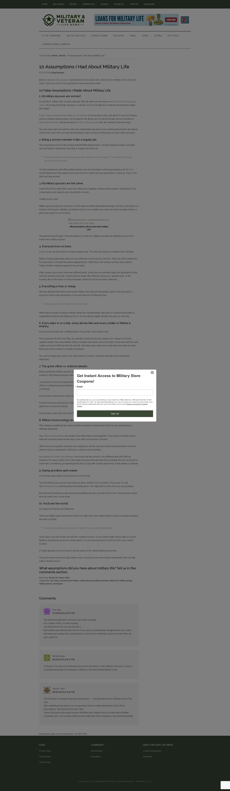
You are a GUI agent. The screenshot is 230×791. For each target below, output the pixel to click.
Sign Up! (115, 413)
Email (80, 387)
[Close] (152, 372)
